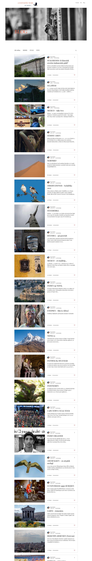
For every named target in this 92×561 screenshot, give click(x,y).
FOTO (38, 50)
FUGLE (32, 50)
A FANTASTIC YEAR (25, 3)
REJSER (25, 50)
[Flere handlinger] (75, 57)
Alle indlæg (17, 50)
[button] (76, 50)
